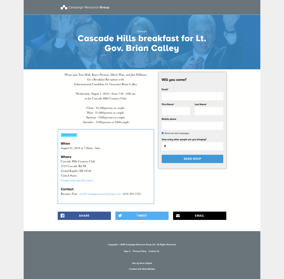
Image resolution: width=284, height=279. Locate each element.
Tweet (142, 216)
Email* (165, 89)
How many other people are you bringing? (184, 139)
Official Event (69, 135)
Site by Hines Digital (142, 263)
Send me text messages (177, 133)
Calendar (142, 31)
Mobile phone (169, 119)
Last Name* (201, 104)
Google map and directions (77, 180)
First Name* (168, 104)
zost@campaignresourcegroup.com (100, 193)
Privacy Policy (139, 251)
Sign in (127, 251)
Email (199, 216)
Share (84, 216)
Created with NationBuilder (142, 269)
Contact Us (154, 251)
